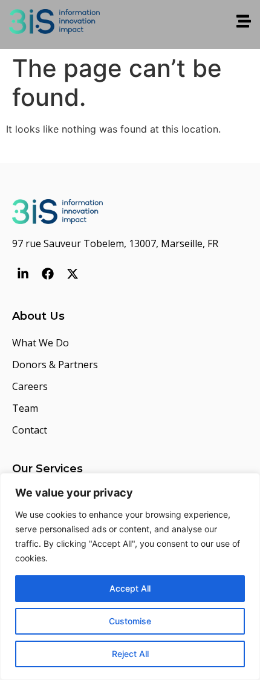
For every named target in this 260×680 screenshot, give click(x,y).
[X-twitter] (72, 274)
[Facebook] (48, 274)
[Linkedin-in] (23, 274)
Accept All (130, 588)
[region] (130, 576)
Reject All (130, 654)
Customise (130, 621)
